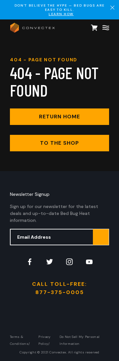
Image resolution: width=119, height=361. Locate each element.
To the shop (59, 142)
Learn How (61, 14)
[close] (112, 8)
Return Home (59, 116)
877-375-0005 (59, 292)
